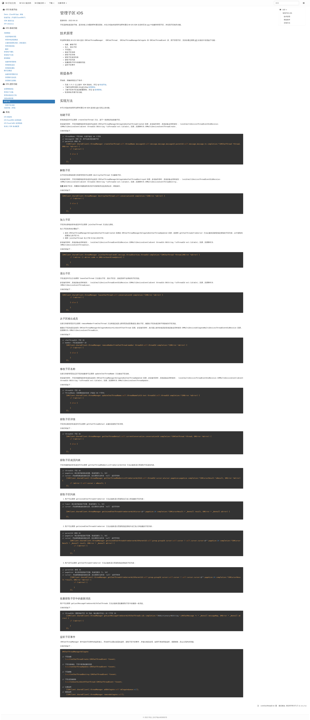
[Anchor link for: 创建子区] (71, 114)
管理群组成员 (10, 65)
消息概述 (7, 33)
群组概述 (7, 58)
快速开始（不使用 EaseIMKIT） (15, 17)
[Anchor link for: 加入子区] (71, 219)
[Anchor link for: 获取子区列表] (76, 494)
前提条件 (287, 20)
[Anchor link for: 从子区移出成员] (79, 318)
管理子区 (7, 101)
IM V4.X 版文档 (25, 3)
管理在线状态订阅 (10, 95)
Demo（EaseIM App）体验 (13, 14)
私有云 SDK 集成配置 (11, 126)
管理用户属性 (8, 52)
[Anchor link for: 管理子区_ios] (85, 13)
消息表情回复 (8, 98)
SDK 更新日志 (9, 21)
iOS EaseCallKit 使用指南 (13, 123)
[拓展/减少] (304, 3)
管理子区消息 (10, 105)
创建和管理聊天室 (11, 74)
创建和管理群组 (10, 62)
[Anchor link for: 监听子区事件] (76, 636)
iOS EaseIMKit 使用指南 (12, 120)
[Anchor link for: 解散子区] (71, 170)
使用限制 (91, 87)
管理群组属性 (10, 68)
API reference (9, 24)
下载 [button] (51, 3)
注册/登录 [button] (62, 3)
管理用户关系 (8, 55)
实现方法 (287, 23)
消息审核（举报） (10, 108)
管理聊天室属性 (10, 80)
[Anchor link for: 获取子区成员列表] (81, 460)
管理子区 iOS (287, 13)
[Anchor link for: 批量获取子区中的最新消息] (92, 598)
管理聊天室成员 (10, 77)
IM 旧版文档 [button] (39, 3)
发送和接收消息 (10, 36)
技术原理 (287, 16)
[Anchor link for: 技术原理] (74, 33)
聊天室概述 (8, 71)
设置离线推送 (8, 89)
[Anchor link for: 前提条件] (74, 73)
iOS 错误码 (8, 117)
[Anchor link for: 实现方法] (74, 100)
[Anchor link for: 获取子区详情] (76, 419)
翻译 (6, 49)
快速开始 (103, 85)
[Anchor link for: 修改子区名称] (76, 368)
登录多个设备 (8, 92)
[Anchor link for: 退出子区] (71, 273)
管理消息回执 (10, 46)
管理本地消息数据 (11, 40)
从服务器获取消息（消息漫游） (16, 43)
